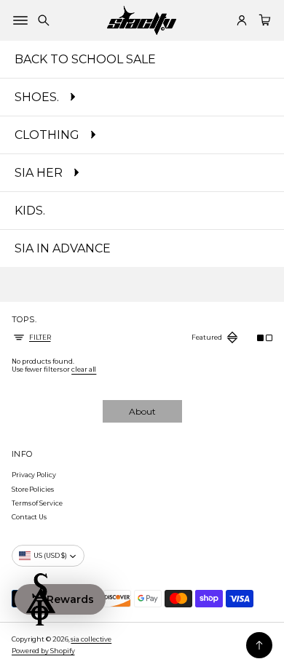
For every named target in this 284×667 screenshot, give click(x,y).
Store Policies (33, 489)
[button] (43, 20)
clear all (83, 369)
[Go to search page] (43, 20)
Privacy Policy (34, 475)
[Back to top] (259, 645)
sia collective (91, 639)
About (142, 411)
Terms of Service (37, 503)
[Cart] (262, 20)
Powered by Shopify (43, 651)
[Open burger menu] (20, 20)
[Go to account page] (241, 20)
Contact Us (29, 517)
